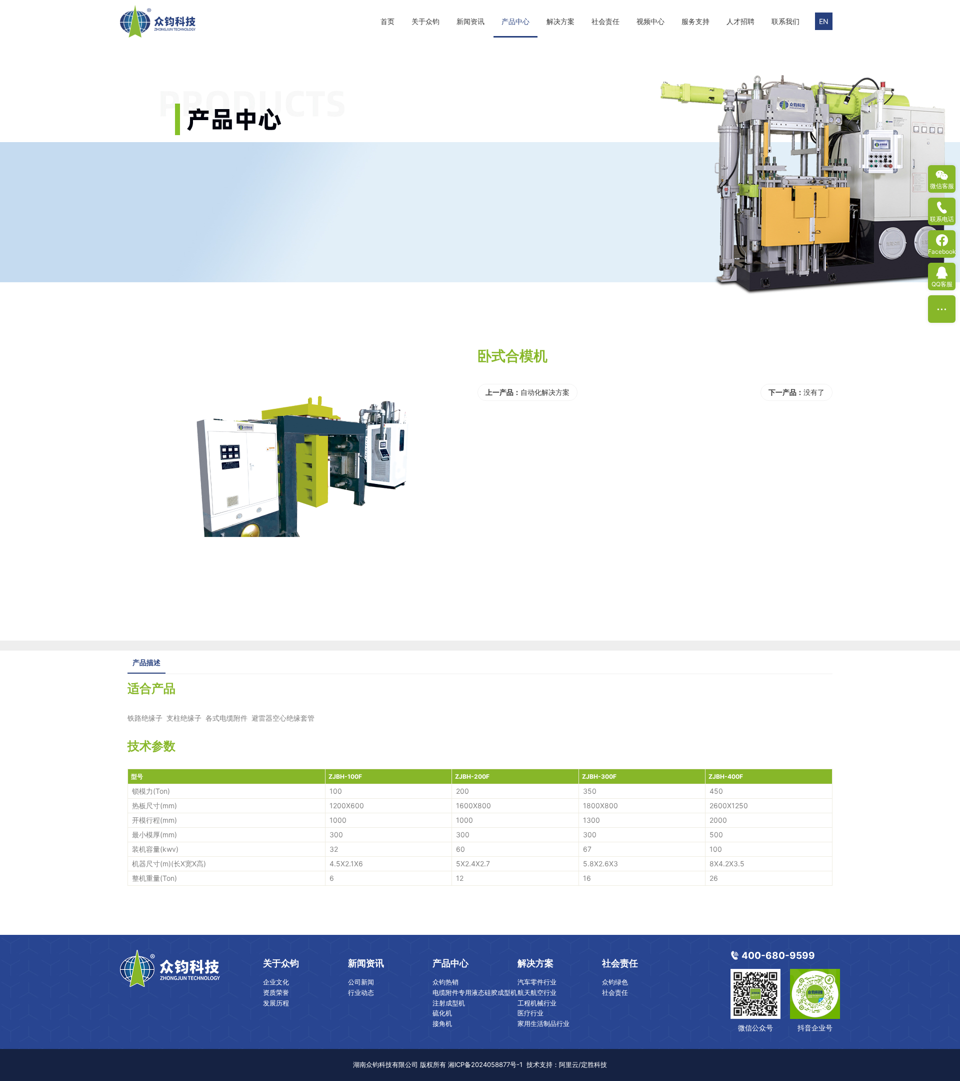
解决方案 (560, 21)
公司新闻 (361, 982)
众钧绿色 (615, 982)
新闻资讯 (470, 21)
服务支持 (696, 21)
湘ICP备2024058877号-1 (485, 1064)
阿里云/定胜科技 (583, 1064)
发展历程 (276, 1003)
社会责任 (606, 21)
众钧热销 (445, 982)
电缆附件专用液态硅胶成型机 (474, 992)
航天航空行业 (537, 992)
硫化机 (442, 1013)
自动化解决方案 (545, 392)
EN (823, 21)
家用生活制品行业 (544, 1023)
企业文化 (276, 982)
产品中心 (516, 21)
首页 (387, 21)
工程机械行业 (537, 1003)
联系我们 (786, 21)
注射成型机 (448, 1003)
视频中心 (650, 21)
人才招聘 (740, 21)
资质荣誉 (276, 992)
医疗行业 (531, 1013)
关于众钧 (426, 21)
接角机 (442, 1023)
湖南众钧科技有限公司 (385, 1064)
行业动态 (361, 992)
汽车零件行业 (537, 982)
